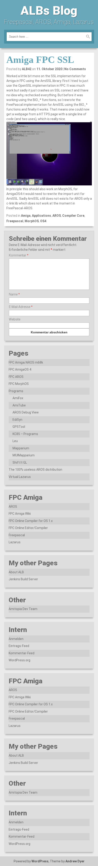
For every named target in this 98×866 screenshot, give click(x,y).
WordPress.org (19, 660)
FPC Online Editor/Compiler (28, 528)
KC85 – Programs (25, 434)
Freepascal (14, 221)
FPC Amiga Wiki (20, 513)
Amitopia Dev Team (23, 609)
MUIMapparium (24, 455)
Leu (15, 441)
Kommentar (18, 255)
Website (14, 319)
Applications (41, 215)
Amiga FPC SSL (40, 59)
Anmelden (16, 639)
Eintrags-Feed (19, 646)
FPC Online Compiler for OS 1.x (31, 521)
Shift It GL (20, 462)
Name (14, 294)
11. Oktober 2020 (49, 69)
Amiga (26, 215)
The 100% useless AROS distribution (35, 469)
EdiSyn (17, 419)
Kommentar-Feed (21, 653)
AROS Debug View (26, 412)
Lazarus (15, 542)
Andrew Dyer (75, 861)
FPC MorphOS (19, 384)
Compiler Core (73, 215)
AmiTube (19, 405)
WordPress (40, 861)
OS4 (43, 221)
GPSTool (19, 426)
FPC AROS (16, 377)
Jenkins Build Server (23, 579)
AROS (56, 215)
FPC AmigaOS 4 (20, 369)
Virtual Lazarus (20, 477)
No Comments (75, 69)
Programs (16, 391)
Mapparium (21, 448)
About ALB (16, 572)
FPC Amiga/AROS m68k (26, 362)
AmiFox (18, 398)
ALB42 (26, 69)
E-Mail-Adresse (21, 307)
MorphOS (32, 221)
